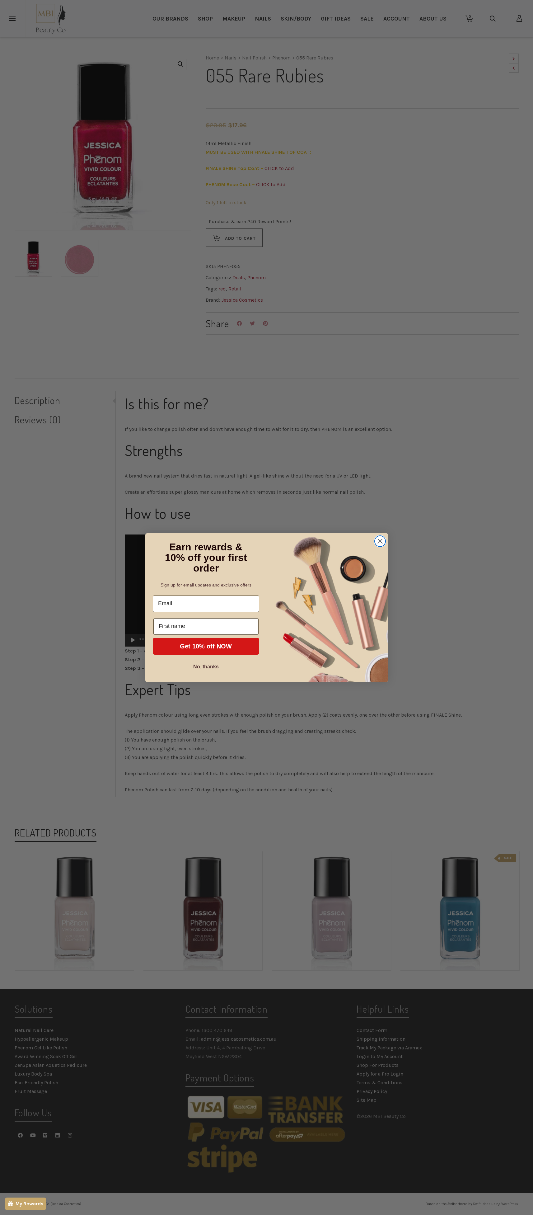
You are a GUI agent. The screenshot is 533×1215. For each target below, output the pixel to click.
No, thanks (206, 666)
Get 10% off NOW (206, 646)
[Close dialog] (380, 541)
